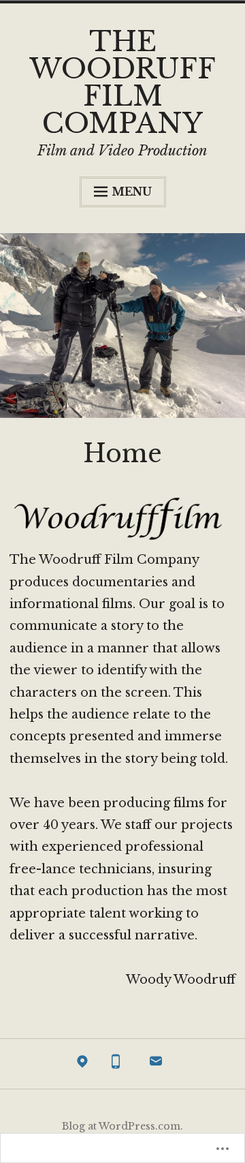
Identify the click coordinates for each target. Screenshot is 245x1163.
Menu (132, 191)
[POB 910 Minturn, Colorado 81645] (82, 1064)
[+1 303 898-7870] (116, 1064)
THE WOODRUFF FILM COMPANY (122, 82)
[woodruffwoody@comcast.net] (156, 1064)
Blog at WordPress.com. (122, 1126)
